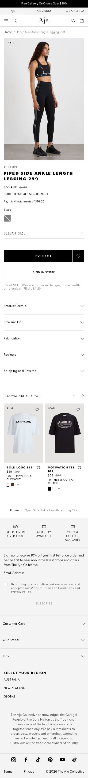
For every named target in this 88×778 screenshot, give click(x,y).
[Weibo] (74, 759)
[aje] (44, 20)
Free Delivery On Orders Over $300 (44, 3)
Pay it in (9, 201)
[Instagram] (13, 759)
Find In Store (44, 272)
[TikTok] (38, 759)
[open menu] (6, 20)
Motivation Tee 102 (61, 469)
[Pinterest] (50, 759)
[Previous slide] (74, 395)
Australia (12, 679)
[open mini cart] (82, 20)
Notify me (43, 256)
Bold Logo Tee (20, 467)
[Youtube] (62, 759)
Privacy (29, 772)
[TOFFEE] (12, 484)
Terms (8, 772)
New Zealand (14, 688)
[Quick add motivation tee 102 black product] (79, 467)
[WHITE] (8, 484)
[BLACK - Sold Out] (7, 218)
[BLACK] (49, 488)
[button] (38, 156)
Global (9, 696)
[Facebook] (25, 759)
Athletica (11, 167)
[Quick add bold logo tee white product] (38, 467)
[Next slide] (83, 395)
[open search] (14, 20)
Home (8, 32)
